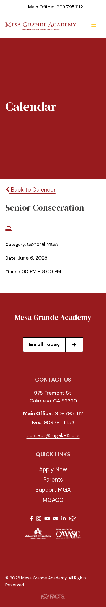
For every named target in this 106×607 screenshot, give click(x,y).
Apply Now (53, 469)
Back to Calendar (32, 189)
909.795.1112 (70, 7)
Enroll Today (44, 344)
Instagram (38, 519)
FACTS (72, 519)
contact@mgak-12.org (53, 435)
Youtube (47, 519)
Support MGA (53, 489)
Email (55, 519)
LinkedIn (63, 519)
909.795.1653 (59, 422)
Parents (53, 479)
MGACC (53, 500)
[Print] (8, 230)
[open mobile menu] (93, 26)
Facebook (31, 519)
